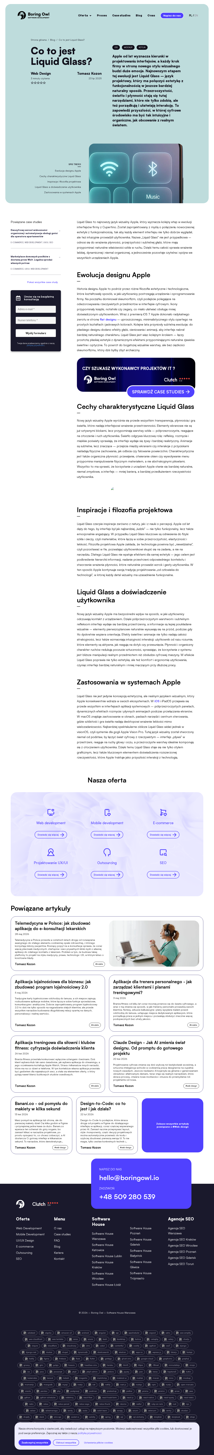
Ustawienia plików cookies (98, 1442)
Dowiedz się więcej (48, 834)
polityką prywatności (89, 1433)
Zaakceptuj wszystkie (35, 1442)
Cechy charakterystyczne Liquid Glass (60, 176)
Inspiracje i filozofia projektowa (64, 181)
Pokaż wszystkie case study (42, 282)
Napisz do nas (172, 15)
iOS (157, 701)
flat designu (108, 319)
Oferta (83, 15)
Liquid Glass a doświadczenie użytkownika (58, 186)
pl (190, 15)
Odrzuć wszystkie (66, 1442)
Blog (139, 15)
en (196, 15)
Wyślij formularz (36, 333)
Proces (102, 15)
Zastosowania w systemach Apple (62, 192)
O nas (151, 15)
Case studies (121, 15)
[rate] (32, 82)
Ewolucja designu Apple (68, 170)
